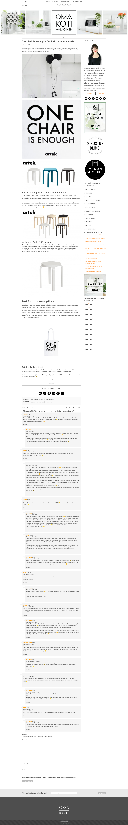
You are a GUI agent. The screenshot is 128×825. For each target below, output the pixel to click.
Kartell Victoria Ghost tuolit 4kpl (73, 407)
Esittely (67, 37)
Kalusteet (40, 402)
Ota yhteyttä (77, 37)
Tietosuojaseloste (64, 821)
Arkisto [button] (59, 37)
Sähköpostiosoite (27, 764)
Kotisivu (24, 770)
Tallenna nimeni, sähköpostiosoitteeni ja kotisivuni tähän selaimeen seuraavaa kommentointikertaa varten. (49, 777)
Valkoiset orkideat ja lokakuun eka (30, 407)
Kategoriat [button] (49, 37)
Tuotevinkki (49, 402)
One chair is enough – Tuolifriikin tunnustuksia (48, 41)
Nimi (23, 758)
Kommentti (25, 740)
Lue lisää (89, 93)
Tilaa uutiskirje (102, 793)
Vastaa (25, 424)
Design (33, 402)
